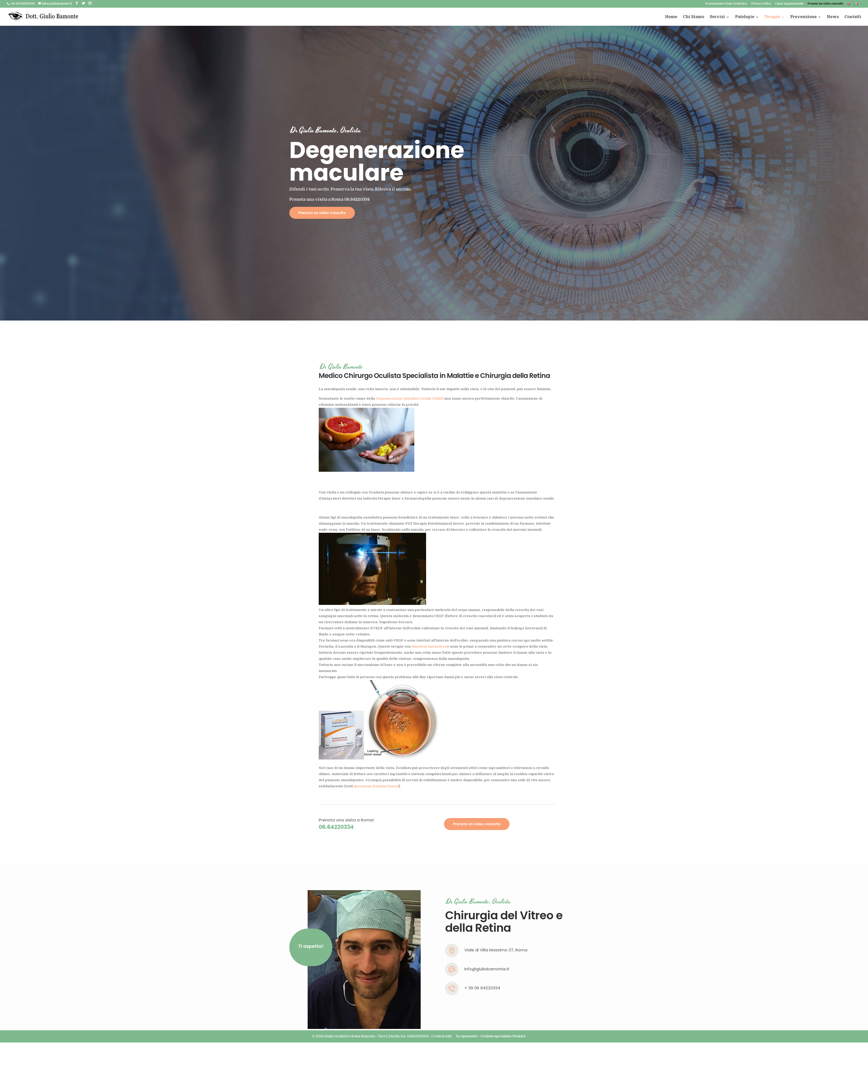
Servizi (717, 16)
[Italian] (856, 5)
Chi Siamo (693, 16)
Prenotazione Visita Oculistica (726, 3)
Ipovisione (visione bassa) (376, 786)
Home (671, 16)
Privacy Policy (761, 3)
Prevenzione (803, 16)
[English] (849, 5)
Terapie (772, 16)
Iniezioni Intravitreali (430, 646)
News (833, 16)
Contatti (852, 16)
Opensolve (469, 1036)
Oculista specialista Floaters (503, 1036)
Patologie (744, 16)
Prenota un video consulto (825, 3)
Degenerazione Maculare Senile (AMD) (409, 398)
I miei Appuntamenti (789, 3)
